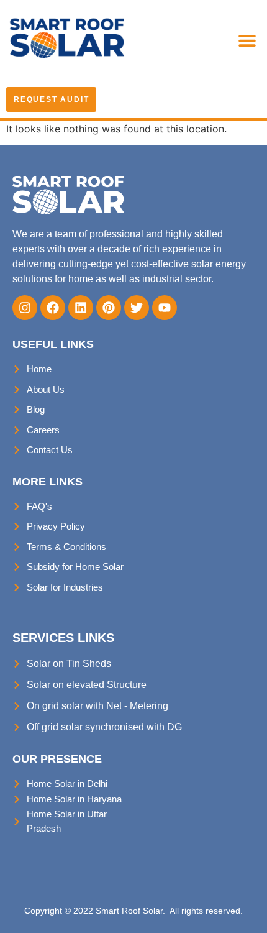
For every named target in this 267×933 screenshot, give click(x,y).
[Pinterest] (108, 307)
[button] (247, 40)
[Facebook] (52, 307)
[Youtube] (164, 307)
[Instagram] (24, 307)
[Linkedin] (80, 307)
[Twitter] (136, 307)
